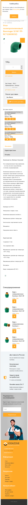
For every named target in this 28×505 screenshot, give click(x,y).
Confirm (14, 16)
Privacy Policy (16, 9)
